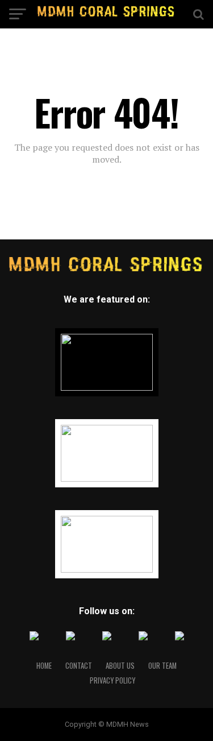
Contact (78, 665)
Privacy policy (112, 680)
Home (44, 665)
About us (120, 665)
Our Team (162, 665)
